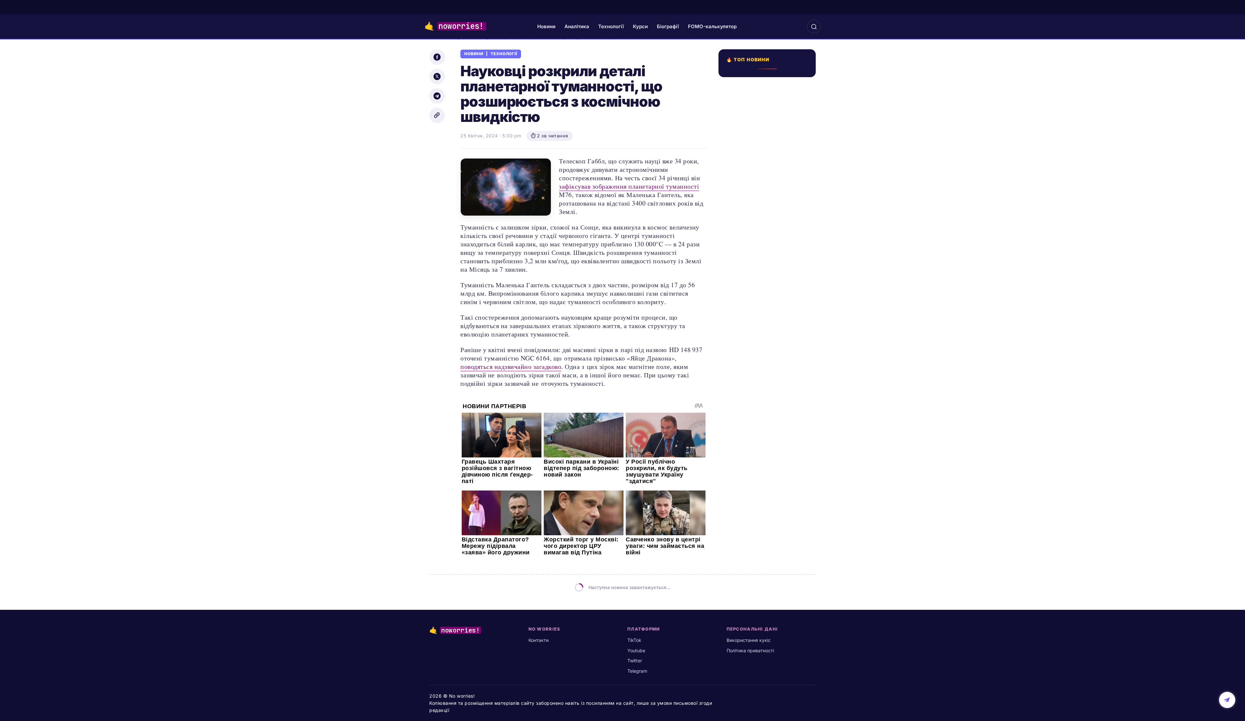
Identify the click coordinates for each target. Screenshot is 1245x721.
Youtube (636, 650)
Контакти (538, 640)
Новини (546, 26)
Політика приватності (750, 650)
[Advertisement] (769, 328)
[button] (814, 26)
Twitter (634, 660)
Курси (640, 26)
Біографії (668, 26)
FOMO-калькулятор (712, 26)
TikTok (634, 640)
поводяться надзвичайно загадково (510, 366)
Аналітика (576, 26)
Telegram (637, 671)
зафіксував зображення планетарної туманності (629, 186)
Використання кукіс (749, 640)
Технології (611, 26)
